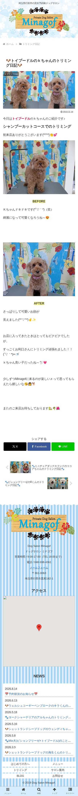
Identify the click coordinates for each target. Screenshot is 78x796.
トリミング (20, 769)
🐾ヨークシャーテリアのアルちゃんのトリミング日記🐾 (41, 717)
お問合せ (57, 775)
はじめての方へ (20, 763)
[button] (70, 612)
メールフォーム (39, 567)
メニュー (57, 763)
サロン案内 (57, 769)
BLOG (20, 775)
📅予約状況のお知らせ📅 (21, 693)
